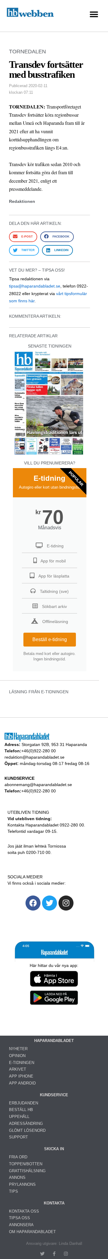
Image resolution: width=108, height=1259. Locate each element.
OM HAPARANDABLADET (32, 1231)
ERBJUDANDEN (23, 1103)
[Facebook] (33, 903)
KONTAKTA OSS (24, 1211)
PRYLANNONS (22, 1184)
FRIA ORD (18, 1157)
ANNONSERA (21, 1225)
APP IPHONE (21, 1076)
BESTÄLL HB (21, 1109)
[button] (93, 14)
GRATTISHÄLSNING (27, 1171)
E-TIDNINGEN (21, 1062)
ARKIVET (17, 1069)
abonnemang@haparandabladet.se (38, 784)
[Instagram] (66, 903)
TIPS (13, 1191)
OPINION (17, 1055)
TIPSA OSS (19, 1218)
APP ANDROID (22, 1083)
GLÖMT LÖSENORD (27, 1130)
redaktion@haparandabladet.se (34, 757)
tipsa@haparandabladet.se (34, 286)
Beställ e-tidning (49, 639)
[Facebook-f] (54, 1253)
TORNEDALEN (27, 52)
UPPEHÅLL (19, 1116)
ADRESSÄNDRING (26, 1123)
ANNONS (17, 1177)
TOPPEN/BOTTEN (25, 1164)
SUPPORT (18, 1137)
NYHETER (18, 1049)
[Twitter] (49, 903)
